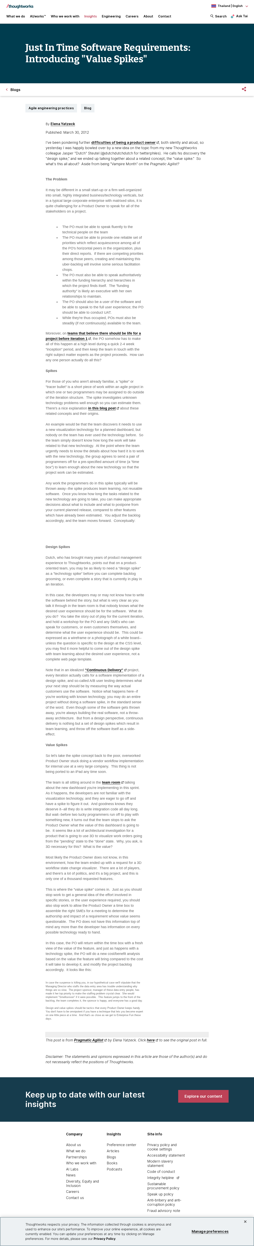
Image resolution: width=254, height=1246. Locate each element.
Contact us (75, 1198)
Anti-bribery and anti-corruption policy (164, 1202)
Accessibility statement (166, 1155)
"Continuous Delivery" (104, 670)
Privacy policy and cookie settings (162, 1147)
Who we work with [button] (65, 16)
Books (112, 1163)
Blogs (111, 1157)
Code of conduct (161, 1171)
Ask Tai (242, 16)
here (151, 1040)
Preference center (121, 1145)
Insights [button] (90, 16)
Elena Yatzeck (63, 124)
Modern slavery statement (160, 1163)
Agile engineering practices (51, 108)
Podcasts (114, 1169)
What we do (76, 1151)
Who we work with (81, 1163)
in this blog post (102, 408)
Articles (113, 1151)
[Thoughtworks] (19, 4)
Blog (87, 108)
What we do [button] (15, 16)
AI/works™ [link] (38, 16)
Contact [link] (164, 16)
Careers (72, 1191)
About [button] (148, 16)
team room (111, 782)
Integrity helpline (160, 1178)
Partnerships (76, 1157)
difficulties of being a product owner (123, 142)
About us (73, 1145)
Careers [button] (132, 16)
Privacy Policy (104, 1239)
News (71, 1175)
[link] (203, 1096)
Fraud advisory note (163, 1211)
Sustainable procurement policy (163, 1186)
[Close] (245, 1221)
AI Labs (72, 1169)
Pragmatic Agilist (88, 1040)
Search (221, 16)
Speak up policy (160, 1194)
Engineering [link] (111, 16)
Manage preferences (210, 1231)
